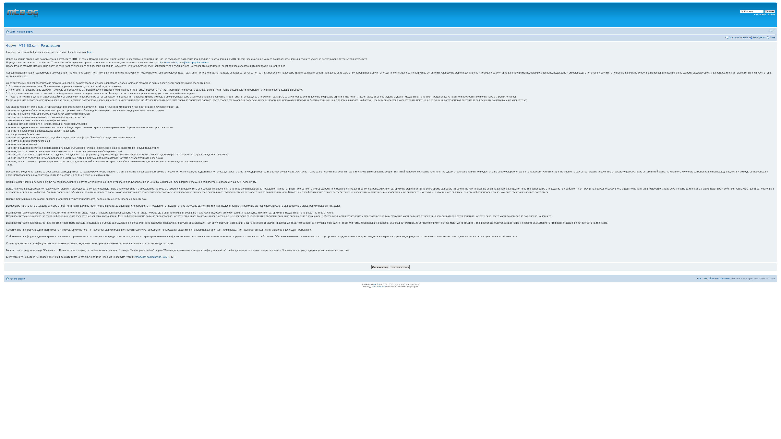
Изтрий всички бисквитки (717, 278)
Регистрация (759, 37)
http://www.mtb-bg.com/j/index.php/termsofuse (184, 62)
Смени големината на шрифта (772, 31)
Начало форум (25, 31)
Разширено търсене (764, 14)
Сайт (12, 31)
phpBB (376, 284)
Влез (772, 37)
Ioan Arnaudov (379, 286)
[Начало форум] (23, 14)
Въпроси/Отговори (738, 37)
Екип (699, 278)
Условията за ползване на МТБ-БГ (154, 257)
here (89, 52)
